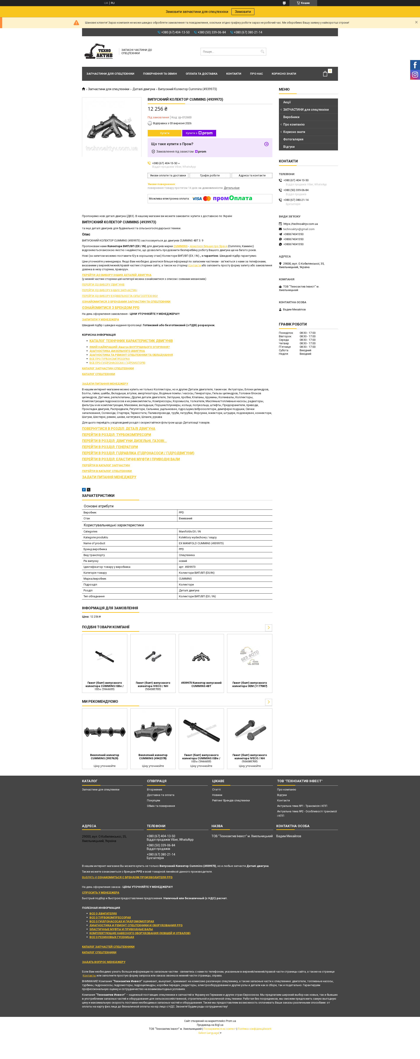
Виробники (291, 117)
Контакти (233, 73)
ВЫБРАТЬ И (127, 877)
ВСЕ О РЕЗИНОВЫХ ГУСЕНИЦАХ (111, 937)
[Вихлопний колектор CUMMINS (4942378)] (153, 731)
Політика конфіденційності (254, 1028)
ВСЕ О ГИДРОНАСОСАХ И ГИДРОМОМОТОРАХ (121, 921)
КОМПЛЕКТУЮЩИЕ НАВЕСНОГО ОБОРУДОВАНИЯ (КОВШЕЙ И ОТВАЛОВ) (140, 933)
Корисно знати (284, 73)
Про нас (256, 73)
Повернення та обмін (160, 73)
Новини (217, 795)
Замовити (243, 12)
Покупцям (153, 800)
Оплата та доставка (201, 73)
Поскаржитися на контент (220, 1028)
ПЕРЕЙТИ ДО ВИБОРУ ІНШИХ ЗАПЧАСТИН (109, 290)
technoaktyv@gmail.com (299, 229)
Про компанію (294, 124)
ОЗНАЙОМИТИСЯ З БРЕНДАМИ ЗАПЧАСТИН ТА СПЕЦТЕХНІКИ (126, 301)
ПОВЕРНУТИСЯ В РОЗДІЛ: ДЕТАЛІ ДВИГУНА (118, 429)
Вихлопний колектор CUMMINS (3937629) (104, 756)
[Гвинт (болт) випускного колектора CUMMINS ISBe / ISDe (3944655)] (104, 657)
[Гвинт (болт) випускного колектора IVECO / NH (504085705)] (153, 657)
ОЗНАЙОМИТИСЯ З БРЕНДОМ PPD (110, 308)
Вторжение (154, 789)
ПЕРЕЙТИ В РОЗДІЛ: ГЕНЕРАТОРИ (110, 447)
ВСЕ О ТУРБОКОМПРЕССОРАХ (110, 917)
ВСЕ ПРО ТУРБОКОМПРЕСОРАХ (109, 358)
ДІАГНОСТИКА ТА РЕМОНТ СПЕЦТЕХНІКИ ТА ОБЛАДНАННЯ (131, 354)
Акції (287, 102)
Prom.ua (231, 1021)
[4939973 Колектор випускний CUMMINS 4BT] (201, 657)
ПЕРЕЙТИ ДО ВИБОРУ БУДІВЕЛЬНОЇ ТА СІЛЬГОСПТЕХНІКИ (120, 296)
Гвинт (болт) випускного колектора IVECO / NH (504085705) (153, 686)
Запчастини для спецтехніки (110, 73)
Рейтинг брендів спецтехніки (231, 800)
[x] (88, 490)
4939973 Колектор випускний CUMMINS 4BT (201, 684)
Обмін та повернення (161, 806)
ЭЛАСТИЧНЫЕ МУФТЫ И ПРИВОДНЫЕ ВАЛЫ (121, 929)
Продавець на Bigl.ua (210, 1024)
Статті (216, 789)
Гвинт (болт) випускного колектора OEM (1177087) (249, 684)
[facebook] (84, 490)
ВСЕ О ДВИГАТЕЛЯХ (103, 913)
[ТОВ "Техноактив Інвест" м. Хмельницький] (99, 51)
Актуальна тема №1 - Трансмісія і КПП (302, 806)
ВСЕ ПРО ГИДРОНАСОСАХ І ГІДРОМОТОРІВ (117, 362)
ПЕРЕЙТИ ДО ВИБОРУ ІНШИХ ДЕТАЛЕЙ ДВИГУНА (116, 275)
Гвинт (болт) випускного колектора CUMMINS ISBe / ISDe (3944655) (105, 686)
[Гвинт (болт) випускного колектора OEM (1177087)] (249, 657)
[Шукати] (262, 51)
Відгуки (289, 146)
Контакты (89, 975)
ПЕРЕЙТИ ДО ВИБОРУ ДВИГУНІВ (103, 284)
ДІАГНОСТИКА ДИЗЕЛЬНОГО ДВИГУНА (117, 351)
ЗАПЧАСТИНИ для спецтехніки (306, 109)
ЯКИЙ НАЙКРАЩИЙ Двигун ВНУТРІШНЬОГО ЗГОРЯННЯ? (129, 347)
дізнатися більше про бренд (208, 246)
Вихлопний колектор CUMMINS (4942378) (153, 756)
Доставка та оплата (160, 795)
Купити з (191, 133)
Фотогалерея (293, 139)
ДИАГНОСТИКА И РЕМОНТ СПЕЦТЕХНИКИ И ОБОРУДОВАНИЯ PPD (136, 925)
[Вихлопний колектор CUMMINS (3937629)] (104, 731)
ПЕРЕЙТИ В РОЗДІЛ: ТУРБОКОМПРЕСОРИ (116, 435)
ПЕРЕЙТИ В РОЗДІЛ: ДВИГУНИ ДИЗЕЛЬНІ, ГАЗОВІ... (124, 441)
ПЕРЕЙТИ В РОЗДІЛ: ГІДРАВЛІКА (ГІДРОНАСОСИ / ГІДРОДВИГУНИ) (138, 453)
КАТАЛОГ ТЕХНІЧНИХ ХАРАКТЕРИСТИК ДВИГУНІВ (131, 341)
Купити (164, 133)
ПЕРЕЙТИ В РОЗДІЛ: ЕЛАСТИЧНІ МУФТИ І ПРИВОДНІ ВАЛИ (131, 459)
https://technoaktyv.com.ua (301, 224)
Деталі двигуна (144, 89)
